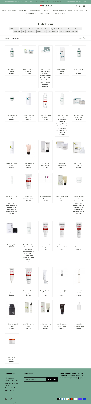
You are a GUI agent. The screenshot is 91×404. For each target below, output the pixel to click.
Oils (23, 31)
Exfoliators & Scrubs (36, 29)
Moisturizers (41, 31)
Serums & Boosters (74, 29)
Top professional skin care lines (18, 2)
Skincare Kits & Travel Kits (69, 31)
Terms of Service (10, 388)
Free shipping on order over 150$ (49, 2)
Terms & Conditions (11, 380)
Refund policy (9, 390)
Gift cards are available (76, 2)
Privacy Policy (9, 378)
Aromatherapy (53, 31)
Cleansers (23, 29)
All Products (14, 29)
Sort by (7, 38)
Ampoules (16, 31)
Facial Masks (31, 31)
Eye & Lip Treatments (58, 29)
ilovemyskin (13, 403)
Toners (47, 29)
